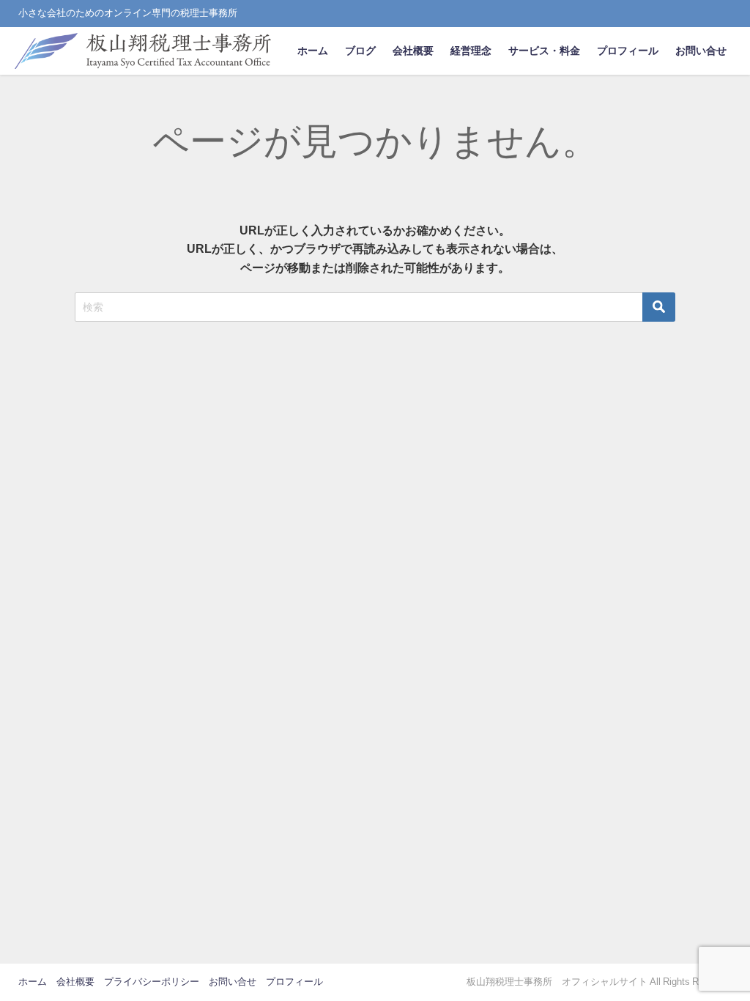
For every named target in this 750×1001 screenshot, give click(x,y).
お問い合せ (701, 50)
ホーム (312, 50)
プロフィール (627, 50)
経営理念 (470, 50)
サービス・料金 (544, 50)
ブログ (360, 50)
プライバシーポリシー (151, 981)
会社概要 (413, 50)
